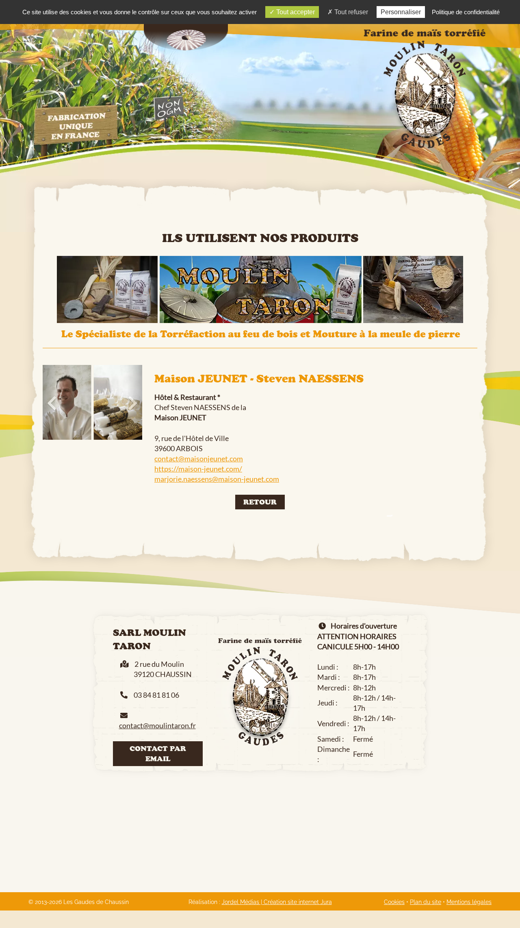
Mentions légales (469, 902)
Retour (260, 502)
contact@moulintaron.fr (157, 725)
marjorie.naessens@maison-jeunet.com (216, 478)
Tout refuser (350, 12)
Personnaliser (401, 12)
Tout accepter (295, 12)
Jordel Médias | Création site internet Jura (277, 902)
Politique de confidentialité (466, 12)
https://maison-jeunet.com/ (198, 468)
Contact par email (158, 753)
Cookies (394, 902)
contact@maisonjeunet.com (198, 458)
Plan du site (425, 902)
